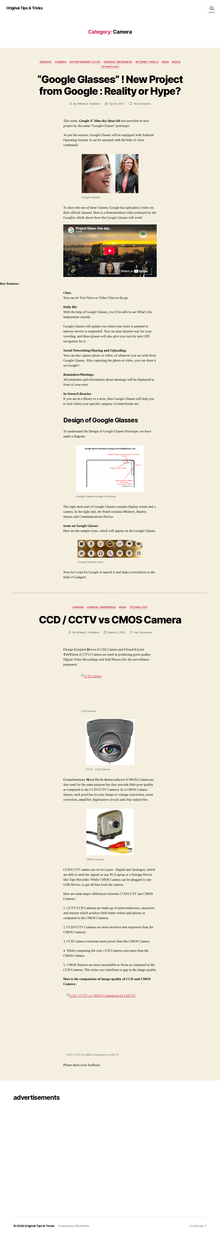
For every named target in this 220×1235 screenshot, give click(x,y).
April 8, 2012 (116, 103)
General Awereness (118, 62)
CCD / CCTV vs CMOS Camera (110, 619)
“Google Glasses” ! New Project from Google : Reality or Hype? (110, 85)
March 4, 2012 (116, 632)
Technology (110, 66)
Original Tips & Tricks (24, 8)
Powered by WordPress (73, 1226)
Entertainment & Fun (85, 62)
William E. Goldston (88, 103)
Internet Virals (147, 62)
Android (45, 62)
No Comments (142, 103)
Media (176, 62)
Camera (60, 62)
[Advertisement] (22, 1154)
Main (165, 62)
